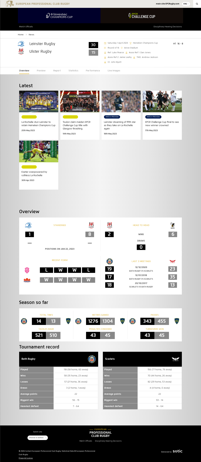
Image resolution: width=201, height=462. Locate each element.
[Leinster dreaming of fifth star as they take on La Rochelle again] (121, 101)
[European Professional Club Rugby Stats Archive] (37, 5)
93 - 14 (159, 400)
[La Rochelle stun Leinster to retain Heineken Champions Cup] (38, 101)
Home (21, 35)
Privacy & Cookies (26, 458)
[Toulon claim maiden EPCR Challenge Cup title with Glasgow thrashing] (79, 101)
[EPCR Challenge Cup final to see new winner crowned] (162, 101)
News (31, 35)
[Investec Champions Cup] (59, 15)
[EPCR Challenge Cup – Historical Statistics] (141, 15)
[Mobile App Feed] (100, 433)
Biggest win (110, 400)
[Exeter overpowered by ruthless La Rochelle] (38, 151)
